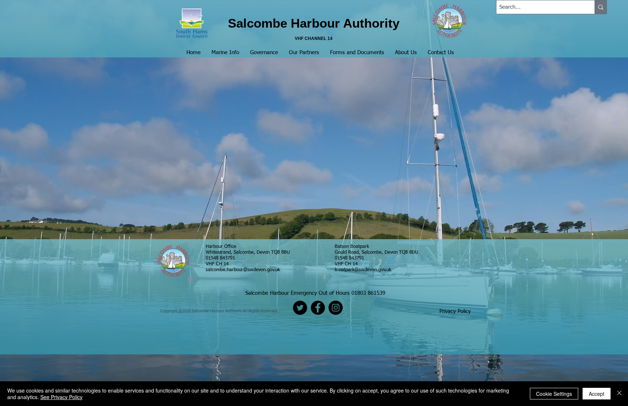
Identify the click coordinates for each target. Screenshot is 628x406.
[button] (225, 52)
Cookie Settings (554, 393)
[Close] (619, 393)
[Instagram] (336, 308)
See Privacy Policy (61, 397)
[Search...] (601, 7)
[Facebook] (318, 308)
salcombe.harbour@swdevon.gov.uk (243, 270)
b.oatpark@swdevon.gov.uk (363, 270)
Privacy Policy (455, 311)
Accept (596, 393)
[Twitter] (300, 308)
